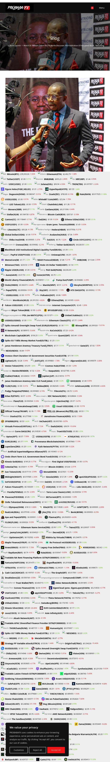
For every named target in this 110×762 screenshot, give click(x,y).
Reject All (37, 750)
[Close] (65, 725)
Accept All (56, 750)
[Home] (6, 45)
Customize (19, 750)
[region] (37, 739)
